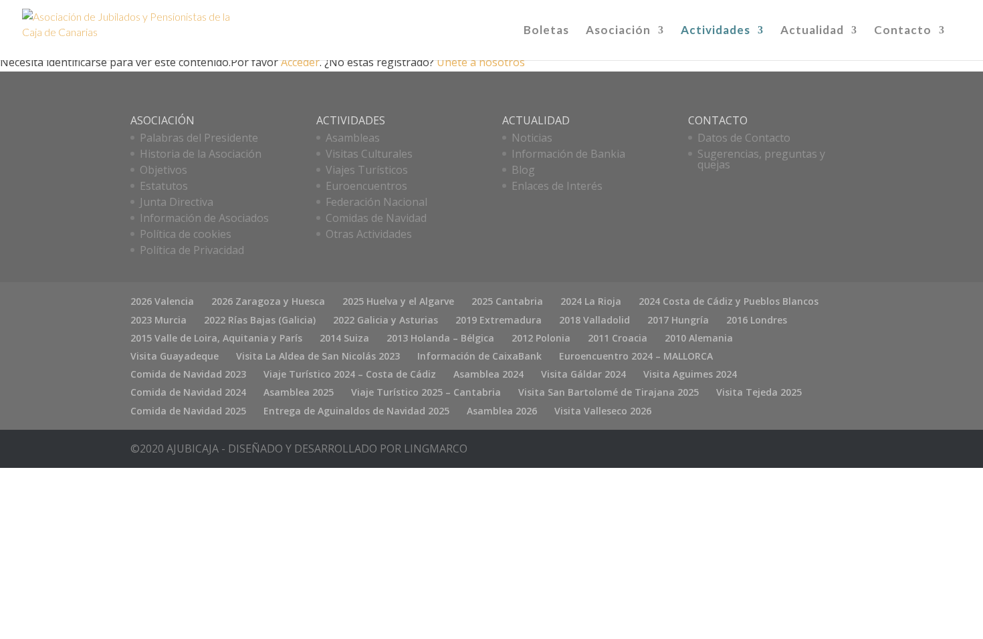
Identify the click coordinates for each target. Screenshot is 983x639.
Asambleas (353, 137)
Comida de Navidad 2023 (188, 374)
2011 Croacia (617, 338)
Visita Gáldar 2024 (583, 374)
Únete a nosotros (481, 62)
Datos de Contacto (743, 137)
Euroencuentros (366, 185)
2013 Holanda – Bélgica (440, 338)
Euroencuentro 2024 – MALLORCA (636, 356)
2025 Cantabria (507, 301)
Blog (523, 169)
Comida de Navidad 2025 (188, 410)
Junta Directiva (176, 202)
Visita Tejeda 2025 (759, 392)
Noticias (532, 137)
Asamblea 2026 (502, 410)
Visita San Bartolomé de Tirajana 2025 (608, 392)
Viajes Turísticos (367, 169)
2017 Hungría (678, 319)
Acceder (300, 62)
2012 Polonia (541, 338)
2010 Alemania (699, 338)
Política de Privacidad (192, 250)
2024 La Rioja (590, 301)
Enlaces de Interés (557, 185)
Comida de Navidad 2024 (188, 392)
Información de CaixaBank (479, 356)
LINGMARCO (435, 448)
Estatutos (164, 185)
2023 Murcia (158, 319)
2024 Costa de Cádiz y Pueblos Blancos (728, 301)
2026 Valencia (162, 301)
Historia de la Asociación (200, 153)
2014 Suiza (344, 338)
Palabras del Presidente (199, 137)
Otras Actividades (369, 234)
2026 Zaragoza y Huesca (268, 301)
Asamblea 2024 (488, 374)
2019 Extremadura (498, 319)
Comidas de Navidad (376, 218)
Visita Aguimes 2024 (690, 374)
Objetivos (163, 169)
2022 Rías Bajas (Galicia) (260, 319)
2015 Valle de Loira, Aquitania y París (216, 338)
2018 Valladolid (594, 319)
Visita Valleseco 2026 (602, 410)
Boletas (546, 31)
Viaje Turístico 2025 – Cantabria (426, 392)
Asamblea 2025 (298, 392)
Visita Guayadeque (174, 356)
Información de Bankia (568, 153)
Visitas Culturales (369, 153)
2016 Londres (756, 319)
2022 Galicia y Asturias (385, 319)
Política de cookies (185, 234)
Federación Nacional (376, 202)
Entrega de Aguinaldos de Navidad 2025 (356, 410)
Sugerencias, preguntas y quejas (761, 159)
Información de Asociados (204, 218)
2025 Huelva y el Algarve (398, 301)
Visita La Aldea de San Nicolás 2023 (318, 356)
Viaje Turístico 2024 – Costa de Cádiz (349, 374)
